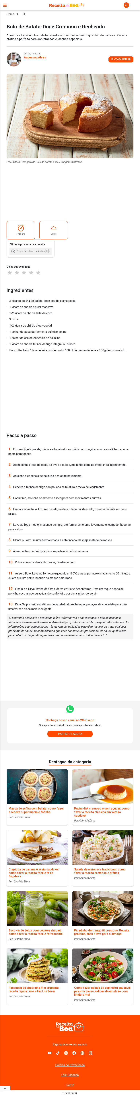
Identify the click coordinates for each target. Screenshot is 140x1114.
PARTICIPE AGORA (70, 734)
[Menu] (5, 5)
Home (10, 14)
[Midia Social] (49, 1052)
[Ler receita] (13, 251)
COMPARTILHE (122, 59)
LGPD (70, 1085)
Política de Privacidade (70, 1065)
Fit (23, 14)
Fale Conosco (70, 1075)
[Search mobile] (126, 5)
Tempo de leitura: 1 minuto (30, 251)
